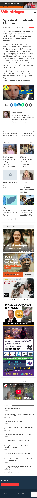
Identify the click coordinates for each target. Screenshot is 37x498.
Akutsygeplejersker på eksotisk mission (18, 435)
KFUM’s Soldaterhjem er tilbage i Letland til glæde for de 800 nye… (18, 467)
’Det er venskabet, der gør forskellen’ (17, 440)
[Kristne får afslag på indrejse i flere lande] (10, 175)
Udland (31, 27)
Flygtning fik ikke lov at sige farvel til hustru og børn (10, 135)
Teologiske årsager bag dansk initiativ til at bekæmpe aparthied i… (19, 446)
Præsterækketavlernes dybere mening (17, 453)
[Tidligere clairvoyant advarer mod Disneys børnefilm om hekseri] (27, 175)
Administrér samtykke (10, 484)
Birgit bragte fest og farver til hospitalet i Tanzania (18, 428)
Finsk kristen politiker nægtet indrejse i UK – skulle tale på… (18, 459)
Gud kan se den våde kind (13, 422)
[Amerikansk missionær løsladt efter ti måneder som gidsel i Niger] (27, 200)
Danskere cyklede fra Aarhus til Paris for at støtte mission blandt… (19, 415)
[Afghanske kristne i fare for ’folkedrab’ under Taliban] (10, 200)
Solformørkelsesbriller (12, 409)
